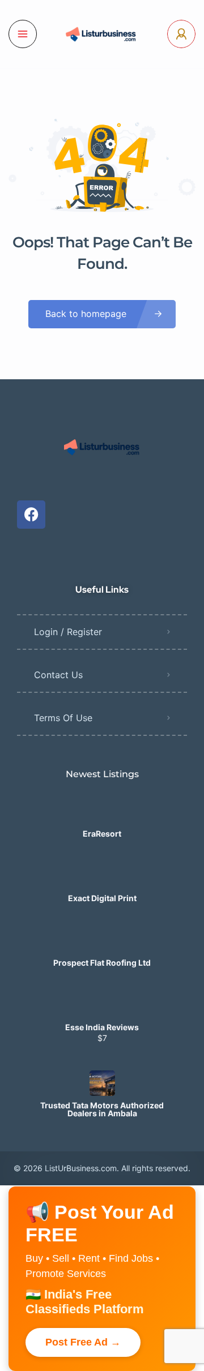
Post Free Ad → (83, 1342)
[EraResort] (102, 811)
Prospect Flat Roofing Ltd (102, 963)
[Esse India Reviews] (102, 1005)
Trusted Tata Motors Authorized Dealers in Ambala (102, 1109)
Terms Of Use (63, 717)
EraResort (102, 834)
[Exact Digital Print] (102, 876)
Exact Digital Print (102, 898)
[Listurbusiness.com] (102, 34)
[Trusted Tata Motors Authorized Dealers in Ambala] (102, 1083)
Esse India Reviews (102, 1027)
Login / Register (68, 631)
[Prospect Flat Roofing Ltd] (102, 940)
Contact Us (58, 674)
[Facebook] (31, 514)
